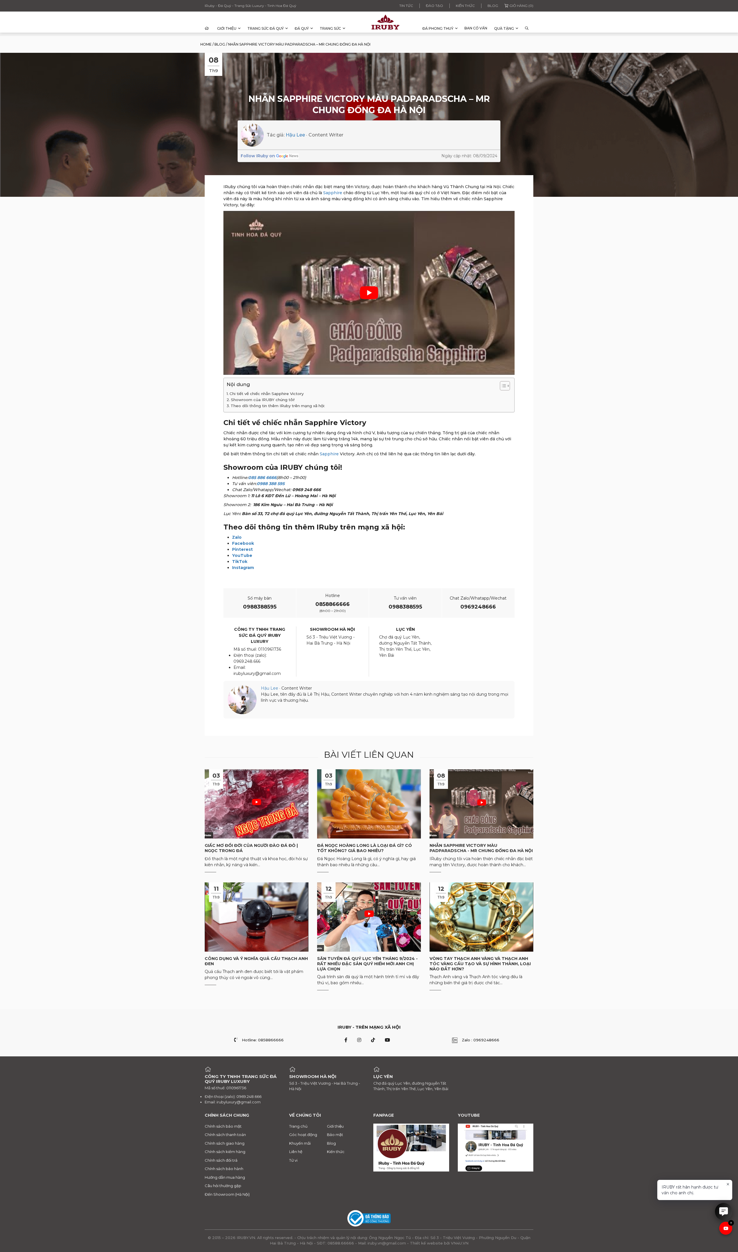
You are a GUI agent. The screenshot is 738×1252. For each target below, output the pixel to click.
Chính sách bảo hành (224, 1168)
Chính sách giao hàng (224, 1143)
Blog (492, 5)
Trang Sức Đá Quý (265, 28)
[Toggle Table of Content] (502, 386)
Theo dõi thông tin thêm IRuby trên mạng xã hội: (278, 405)
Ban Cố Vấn (475, 28)
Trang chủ (298, 1126)
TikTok (239, 561)
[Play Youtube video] (369, 293)
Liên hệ (295, 1151)
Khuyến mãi (300, 1143)
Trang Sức (330, 28)
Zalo (237, 537)
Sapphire (332, 192)
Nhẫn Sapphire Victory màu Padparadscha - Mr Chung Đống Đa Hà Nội (481, 848)
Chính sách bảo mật (223, 1126)
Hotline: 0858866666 (263, 1040)
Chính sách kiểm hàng (225, 1151)
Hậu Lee (295, 135)
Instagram (243, 567)
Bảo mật (335, 1134)
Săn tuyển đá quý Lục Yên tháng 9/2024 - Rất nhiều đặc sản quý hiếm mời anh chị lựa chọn (367, 964)
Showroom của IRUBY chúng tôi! (263, 399)
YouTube (242, 555)
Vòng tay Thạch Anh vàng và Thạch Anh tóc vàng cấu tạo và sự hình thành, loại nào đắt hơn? (480, 964)
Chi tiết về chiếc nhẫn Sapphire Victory (266, 393)
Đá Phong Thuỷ (437, 28)
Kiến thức (465, 5)
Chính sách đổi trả (221, 1160)
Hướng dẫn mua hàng (225, 1177)
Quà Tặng (504, 28)
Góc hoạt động (303, 1134)
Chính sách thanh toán (225, 1134)
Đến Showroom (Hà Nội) (227, 1194)
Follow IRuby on (258, 155)
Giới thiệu (226, 28)
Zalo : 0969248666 (480, 1040)
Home (206, 44)
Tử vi (293, 1160)
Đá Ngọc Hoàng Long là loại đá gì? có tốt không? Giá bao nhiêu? (364, 848)
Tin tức (406, 5)
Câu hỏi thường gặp (223, 1185)
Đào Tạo (434, 5)
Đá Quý (302, 28)
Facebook (243, 543)
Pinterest (242, 549)
